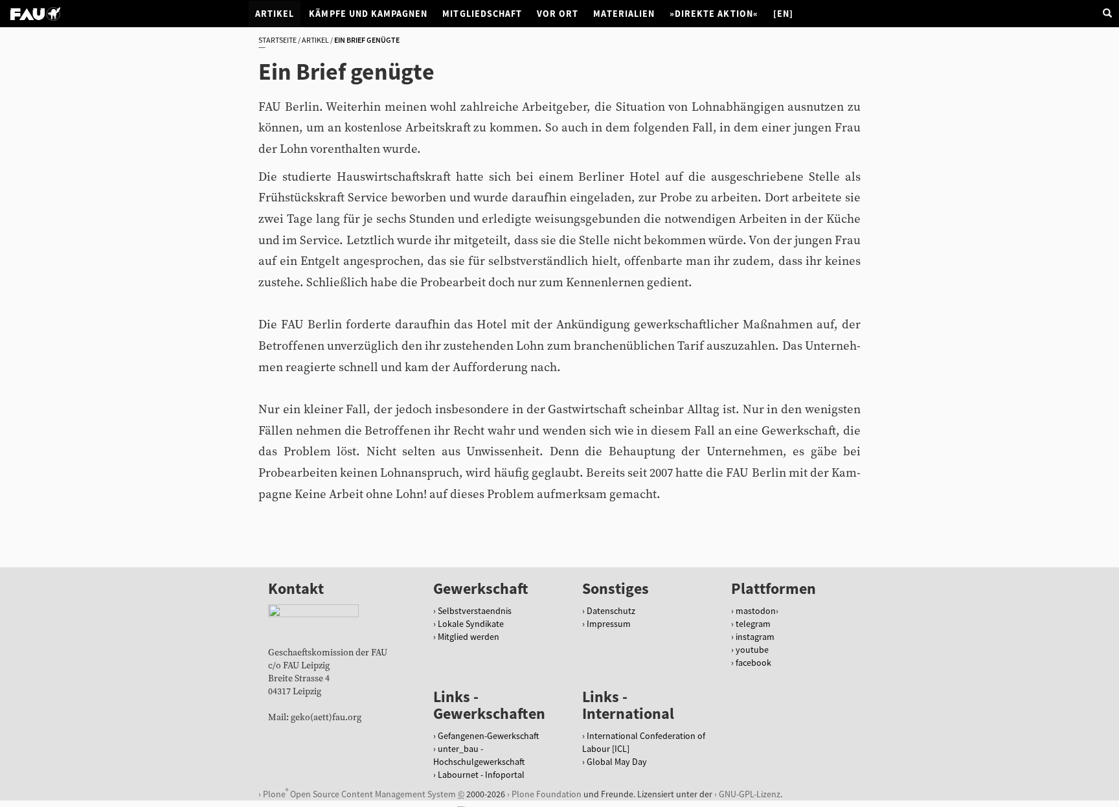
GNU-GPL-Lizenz (749, 794)
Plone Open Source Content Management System (359, 793)
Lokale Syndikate (471, 624)
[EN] (783, 13)
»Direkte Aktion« (714, 13)
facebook (753, 662)
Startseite (277, 40)
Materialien (624, 13)
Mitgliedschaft (482, 13)
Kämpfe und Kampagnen (368, 13)
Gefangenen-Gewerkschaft (488, 736)
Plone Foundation (547, 794)
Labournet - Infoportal (481, 774)
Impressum (609, 624)
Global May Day (617, 761)
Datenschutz (611, 611)
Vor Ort (557, 13)
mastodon (756, 611)
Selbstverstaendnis (475, 611)
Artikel (274, 13)
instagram (755, 636)
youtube (752, 649)
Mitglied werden (468, 636)
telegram (753, 624)
